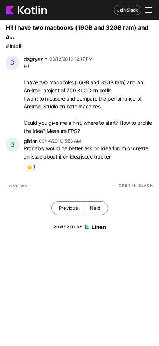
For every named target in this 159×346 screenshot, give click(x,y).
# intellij (14, 46)
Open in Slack (136, 185)
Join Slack (127, 10)
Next (95, 208)
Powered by (68, 227)
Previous (68, 208)
